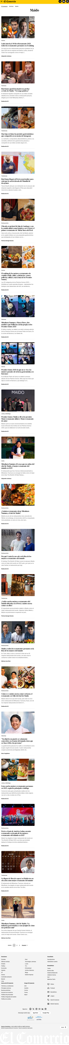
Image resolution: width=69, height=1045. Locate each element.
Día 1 (48, 977)
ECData (3, 963)
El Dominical (28, 968)
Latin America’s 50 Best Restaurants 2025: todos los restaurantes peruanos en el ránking (17, 44)
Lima (2, 981)
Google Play (46, 1012)
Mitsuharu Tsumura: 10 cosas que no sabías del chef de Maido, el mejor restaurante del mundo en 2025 (17, 466)
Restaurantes (4, 223)
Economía (3, 968)
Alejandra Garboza (6, 56)
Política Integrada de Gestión (8, 996)
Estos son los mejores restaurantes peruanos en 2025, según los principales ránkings (17, 787)
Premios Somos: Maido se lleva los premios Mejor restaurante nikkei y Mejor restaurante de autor (17, 418)
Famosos (3, 85)
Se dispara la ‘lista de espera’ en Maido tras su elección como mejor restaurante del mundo (17, 879)
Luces (26, 963)
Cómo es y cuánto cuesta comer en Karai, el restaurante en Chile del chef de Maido (16, 694)
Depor (25, 994)
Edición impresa (29, 974)
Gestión (26, 988)
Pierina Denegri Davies (7, 240)
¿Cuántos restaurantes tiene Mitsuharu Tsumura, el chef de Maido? (15, 512)
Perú (26, 959)
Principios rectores (6, 988)
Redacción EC (5, 101)
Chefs (2, 461)
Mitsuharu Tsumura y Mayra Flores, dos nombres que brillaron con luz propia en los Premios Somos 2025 (16, 324)
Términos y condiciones (7, 986)
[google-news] (46, 1009)
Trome (26, 992)
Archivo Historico (29, 970)
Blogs (26, 972)
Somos (3, 40)
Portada (3, 959)
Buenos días (50, 970)
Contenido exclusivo (6, 977)
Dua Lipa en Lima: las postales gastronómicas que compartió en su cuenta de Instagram (17, 135)
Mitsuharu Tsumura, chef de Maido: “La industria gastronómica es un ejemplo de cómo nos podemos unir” (18, 925)
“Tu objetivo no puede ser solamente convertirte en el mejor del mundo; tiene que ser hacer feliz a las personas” (17, 741)
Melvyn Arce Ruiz (6, 661)
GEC (25, 986)
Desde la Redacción (52, 972)
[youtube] (39, 1009)
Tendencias (4, 130)
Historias (3, 319)
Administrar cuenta (52, 961)
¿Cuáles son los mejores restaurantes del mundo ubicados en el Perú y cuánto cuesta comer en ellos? (16, 603)
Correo (26, 990)
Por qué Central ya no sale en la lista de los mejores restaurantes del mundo (16, 557)
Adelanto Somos (51, 975)
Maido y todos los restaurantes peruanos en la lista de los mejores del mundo (17, 649)
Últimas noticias (5, 961)
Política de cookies (6, 999)
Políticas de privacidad (7, 994)
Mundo (3, 979)
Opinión (3, 970)
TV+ (26, 966)
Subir (62, 1027)
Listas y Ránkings (6, 413)
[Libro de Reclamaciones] (39, 1018)
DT (2, 972)
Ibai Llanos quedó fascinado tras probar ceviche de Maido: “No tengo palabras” (15, 89)
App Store (35, 1012)
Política (3, 966)
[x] (33, 1009)
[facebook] (30, 1009)
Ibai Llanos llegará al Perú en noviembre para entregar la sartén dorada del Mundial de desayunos (17, 181)
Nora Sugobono (5, 753)
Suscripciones (51, 959)
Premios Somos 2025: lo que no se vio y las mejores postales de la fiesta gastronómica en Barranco (17, 371)
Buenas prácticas (5, 990)
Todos (49, 968)
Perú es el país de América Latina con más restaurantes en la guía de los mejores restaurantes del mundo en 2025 (16, 833)
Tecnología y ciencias (30, 961)
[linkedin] (42, 1009)
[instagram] (36, 1009)
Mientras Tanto (51, 979)
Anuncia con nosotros (7, 992)
